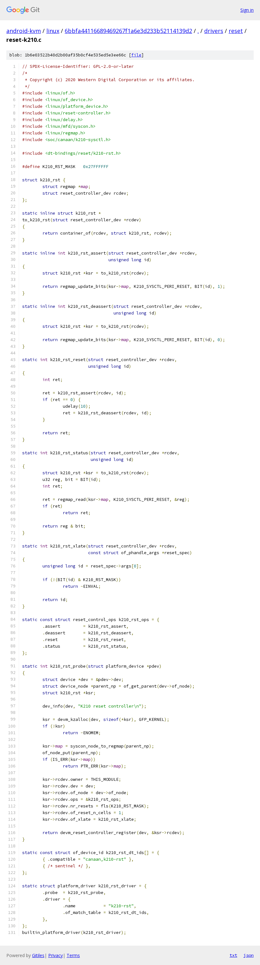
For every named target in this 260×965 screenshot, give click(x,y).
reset (236, 31)
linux (52, 31)
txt (233, 955)
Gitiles (38, 955)
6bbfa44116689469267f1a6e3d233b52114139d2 (128, 31)
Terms (73, 955)
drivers (213, 31)
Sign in (247, 10)
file (136, 55)
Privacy (55, 955)
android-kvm (23, 31)
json (249, 955)
